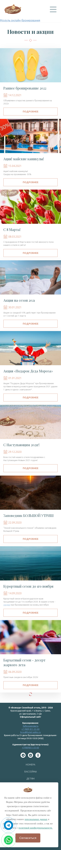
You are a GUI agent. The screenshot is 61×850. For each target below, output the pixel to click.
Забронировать (30, 726)
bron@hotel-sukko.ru (30, 732)
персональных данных (36, 819)
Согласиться (27, 838)
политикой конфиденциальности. (35, 828)
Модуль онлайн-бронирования (20, 20)
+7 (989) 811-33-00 (30, 729)
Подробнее (30, 111)
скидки (6, 605)
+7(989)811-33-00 (30, 747)
